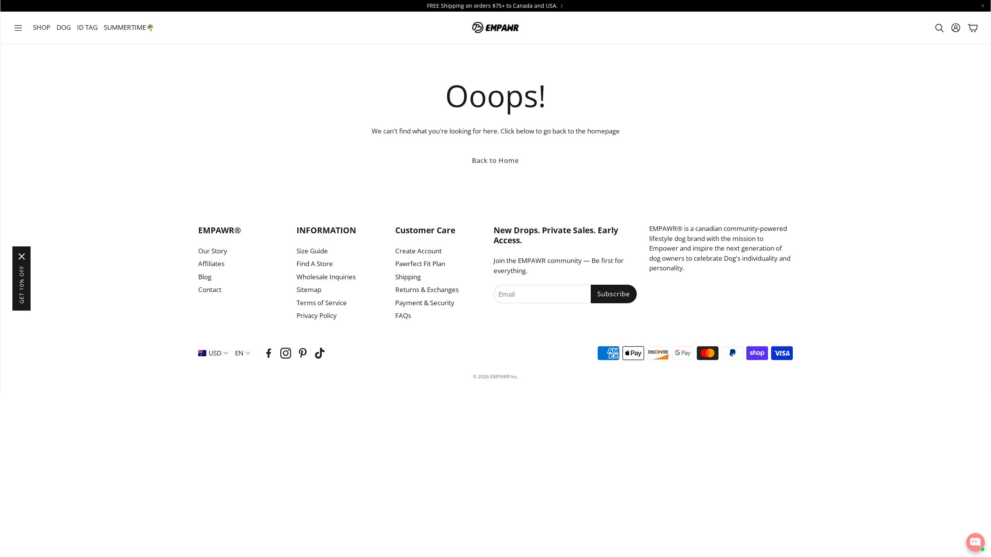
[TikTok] (319, 353)
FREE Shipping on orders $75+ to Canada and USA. (492, 6)
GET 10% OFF (21, 285)
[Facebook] (268, 353)
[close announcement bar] (983, 6)
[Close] (22, 256)
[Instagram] (285, 353)
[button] (18, 27)
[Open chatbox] (975, 542)
